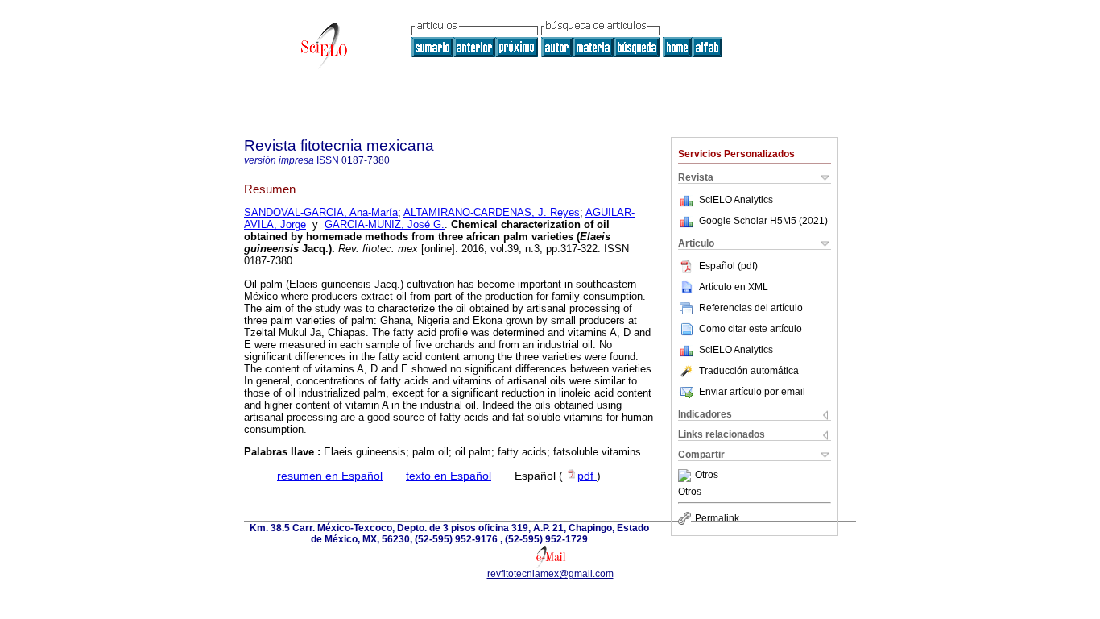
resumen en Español (330, 476)
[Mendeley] (686, 475)
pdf (587, 476)
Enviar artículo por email (752, 391)
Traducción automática (749, 370)
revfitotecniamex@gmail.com (550, 574)
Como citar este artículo (750, 328)
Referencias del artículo (751, 308)
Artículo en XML (733, 287)
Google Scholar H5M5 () (763, 220)
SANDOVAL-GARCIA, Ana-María (321, 212)
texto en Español (448, 476)
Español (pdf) (728, 266)
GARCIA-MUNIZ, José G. (385, 224)
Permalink (717, 518)
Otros (706, 475)
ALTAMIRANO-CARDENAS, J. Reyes (491, 212)
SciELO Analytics (736, 200)
